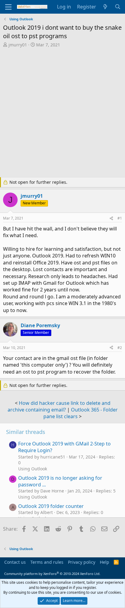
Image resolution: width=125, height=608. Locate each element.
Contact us (15, 562)
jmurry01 (17, 45)
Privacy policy (81, 562)
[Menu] (8, 7)
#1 (119, 218)
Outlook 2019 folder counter (51, 506)
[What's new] (105, 6)
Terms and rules (46, 562)
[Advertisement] (62, 113)
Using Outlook (32, 469)
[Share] (111, 218)
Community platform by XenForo (52, 573)
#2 (119, 347)
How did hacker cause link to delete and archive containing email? (59, 406)
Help (104, 562)
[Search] (117, 6)
